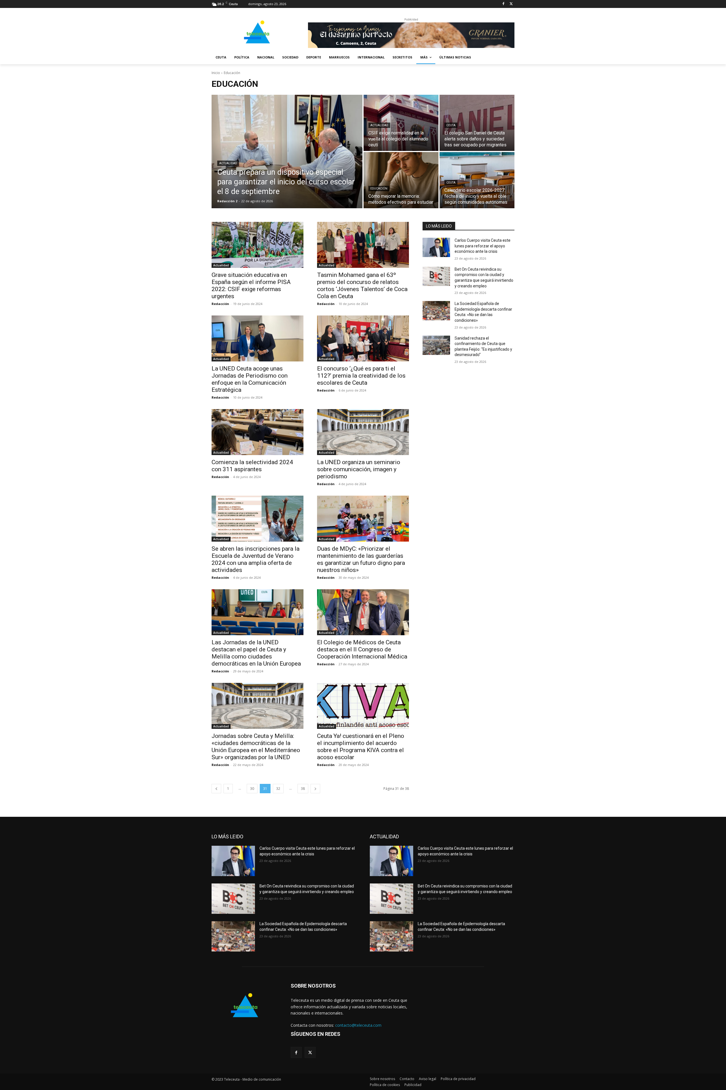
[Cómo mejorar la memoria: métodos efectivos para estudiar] (401, 180)
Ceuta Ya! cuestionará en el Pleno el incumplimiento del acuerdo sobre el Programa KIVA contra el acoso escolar (360, 747)
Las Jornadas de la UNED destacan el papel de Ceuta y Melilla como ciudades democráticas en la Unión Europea (256, 653)
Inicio (216, 72)
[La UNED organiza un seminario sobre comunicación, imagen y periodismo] (363, 432)
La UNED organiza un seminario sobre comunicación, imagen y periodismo (358, 469)
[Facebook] (503, 4)
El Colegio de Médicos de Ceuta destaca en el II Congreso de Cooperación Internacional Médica (362, 649)
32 (278, 788)
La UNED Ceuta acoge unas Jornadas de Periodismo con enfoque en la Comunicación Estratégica (250, 379)
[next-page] (315, 788)
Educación (378, 188)
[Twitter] (511, 4)
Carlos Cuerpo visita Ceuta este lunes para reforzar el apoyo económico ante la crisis (482, 246)
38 (303, 788)
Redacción (220, 304)
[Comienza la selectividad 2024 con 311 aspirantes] (257, 432)
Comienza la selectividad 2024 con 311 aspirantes (252, 466)
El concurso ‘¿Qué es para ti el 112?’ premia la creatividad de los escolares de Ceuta (361, 375)
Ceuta (450, 125)
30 (252, 788)
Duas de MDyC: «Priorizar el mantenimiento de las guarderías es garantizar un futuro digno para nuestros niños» (361, 559)
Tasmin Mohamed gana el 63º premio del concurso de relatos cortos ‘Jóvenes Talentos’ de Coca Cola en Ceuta (362, 286)
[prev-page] (216, 788)
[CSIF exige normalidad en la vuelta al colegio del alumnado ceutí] (401, 123)
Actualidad (228, 163)
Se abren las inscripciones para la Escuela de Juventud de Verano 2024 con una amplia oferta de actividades (255, 559)
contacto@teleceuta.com (358, 1025)
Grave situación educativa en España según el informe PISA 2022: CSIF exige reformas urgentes (251, 286)
